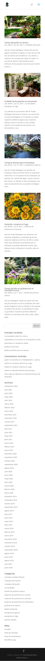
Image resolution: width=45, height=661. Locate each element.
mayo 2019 (8, 521)
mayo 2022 (8, 397)
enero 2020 (8, 493)
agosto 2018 (9, 553)
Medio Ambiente (10, 609)
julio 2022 (8, 390)
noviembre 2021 (10, 418)
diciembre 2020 (10, 454)
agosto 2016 (9, 560)
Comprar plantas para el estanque (19, 162)
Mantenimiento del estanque (23, 370)
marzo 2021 (9, 443)
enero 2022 (8, 411)
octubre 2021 (9, 422)
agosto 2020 (9, 468)
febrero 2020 (9, 489)
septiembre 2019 (11, 507)
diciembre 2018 (10, 539)
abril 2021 (8, 439)
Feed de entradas (11, 633)
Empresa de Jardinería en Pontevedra (18, 602)
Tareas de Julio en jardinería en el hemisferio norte (18, 289)
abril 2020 (8, 482)
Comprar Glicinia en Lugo (22, 363)
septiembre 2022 (11, 386)
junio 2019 (8, 518)
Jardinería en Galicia (12, 605)
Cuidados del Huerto (12, 581)
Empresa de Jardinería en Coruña (17, 595)
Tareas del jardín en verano (16, 42)
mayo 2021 (8, 436)
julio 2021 (8, 429)
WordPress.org (10, 640)
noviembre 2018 (10, 543)
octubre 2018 (9, 546)
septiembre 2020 (11, 464)
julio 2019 (8, 514)
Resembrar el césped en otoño (16, 343)
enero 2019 (8, 536)
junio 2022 (8, 393)
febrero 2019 (9, 532)
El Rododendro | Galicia (30, 360)
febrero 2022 (9, 407)
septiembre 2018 (11, 550)
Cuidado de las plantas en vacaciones (20, 101)
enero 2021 (8, 450)
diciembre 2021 (10, 415)
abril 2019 (8, 525)
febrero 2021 (9, 447)
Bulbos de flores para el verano (16, 350)
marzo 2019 (9, 528)
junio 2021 (8, 432)
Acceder (7, 629)
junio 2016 (8, 568)
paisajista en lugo (11, 106)
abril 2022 (8, 400)
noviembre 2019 (10, 500)
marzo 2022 (9, 404)
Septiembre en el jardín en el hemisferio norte (22, 339)
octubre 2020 (9, 461)
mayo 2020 (8, 479)
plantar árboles (10, 620)
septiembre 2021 (11, 425)
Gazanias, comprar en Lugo (16, 224)
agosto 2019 (9, 511)
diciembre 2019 (10, 496)
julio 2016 (8, 564)
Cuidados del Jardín (32, 45)
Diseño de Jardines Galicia (14, 591)
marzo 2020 (9, 486)
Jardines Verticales (11, 347)
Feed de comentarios (12, 636)
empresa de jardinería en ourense (17, 598)
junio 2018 (8, 557)
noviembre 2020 (10, 457)
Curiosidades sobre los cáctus (16, 336)
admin (10, 45)
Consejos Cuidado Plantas (14, 577)
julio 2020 (8, 471)
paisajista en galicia (32, 165)
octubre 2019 (9, 504)
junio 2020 (8, 475)
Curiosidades (30, 103)
